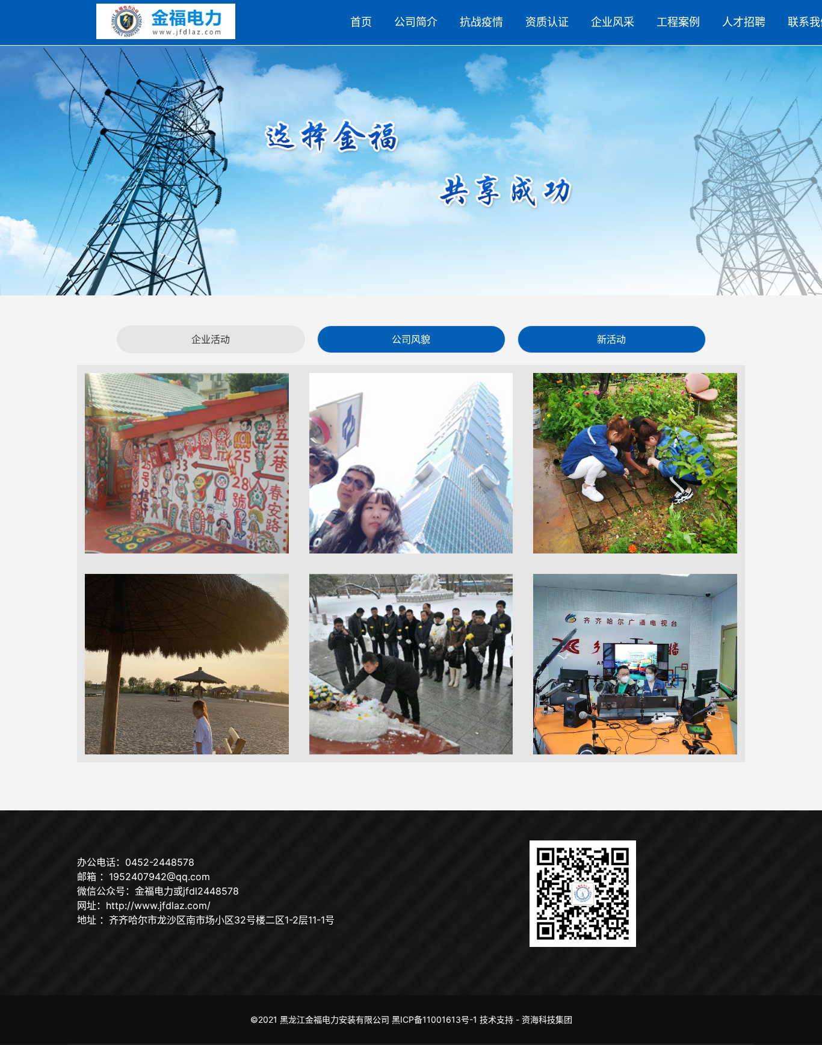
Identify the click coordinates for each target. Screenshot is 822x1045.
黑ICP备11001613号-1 (434, 1019)
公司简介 (415, 22)
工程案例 (678, 22)
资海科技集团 (547, 1019)
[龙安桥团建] (187, 664)
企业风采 (612, 22)
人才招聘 (743, 22)
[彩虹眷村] (187, 463)
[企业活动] (411, 664)
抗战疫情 (481, 22)
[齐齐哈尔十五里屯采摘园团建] (635, 463)
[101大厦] (411, 463)
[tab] (211, 339)
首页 (361, 22)
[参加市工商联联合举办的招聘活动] (635, 664)
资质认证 (547, 22)
